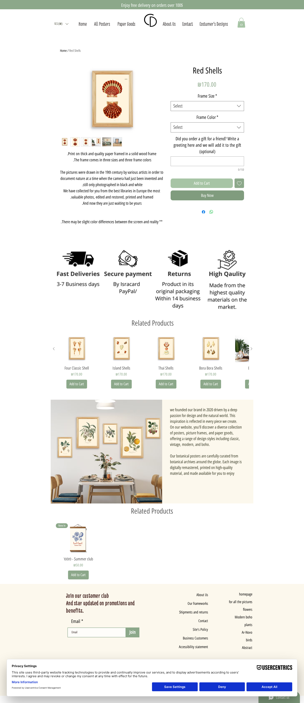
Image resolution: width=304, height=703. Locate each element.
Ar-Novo (247, 632)
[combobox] (207, 106)
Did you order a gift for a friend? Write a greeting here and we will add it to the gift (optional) (207, 145)
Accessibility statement (196, 647)
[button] (61, 23)
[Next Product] (251, 348)
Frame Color (207, 117)
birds (249, 640)
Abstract (247, 647)
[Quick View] (76, 348)
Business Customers (196, 638)
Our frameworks (198, 603)
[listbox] (61, 23)
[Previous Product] (53, 348)
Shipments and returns (196, 612)
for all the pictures (240, 602)
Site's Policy (200, 629)
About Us (202, 595)
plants (248, 625)
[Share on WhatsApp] (211, 211)
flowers (247, 609)
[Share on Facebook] (203, 211)
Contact (203, 621)
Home (63, 51)
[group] (152, 362)
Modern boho (243, 617)
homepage (245, 594)
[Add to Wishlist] (239, 183)
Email (76, 621)
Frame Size (207, 96)
